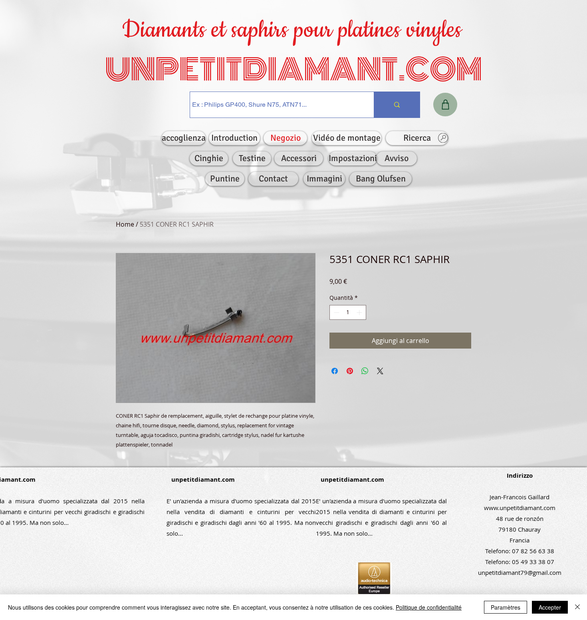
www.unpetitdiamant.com (519, 508)
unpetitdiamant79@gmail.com (519, 572)
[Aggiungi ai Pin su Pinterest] (350, 371)
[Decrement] (336, 312)
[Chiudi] (577, 607)
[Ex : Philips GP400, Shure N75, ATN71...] (397, 105)
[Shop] (445, 104)
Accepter (550, 607)
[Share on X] (380, 371)
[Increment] (360, 312)
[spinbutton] (348, 312)
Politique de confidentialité (429, 607)
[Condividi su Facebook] (334, 371)
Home (125, 224)
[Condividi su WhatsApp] (365, 371)
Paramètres (505, 607)
